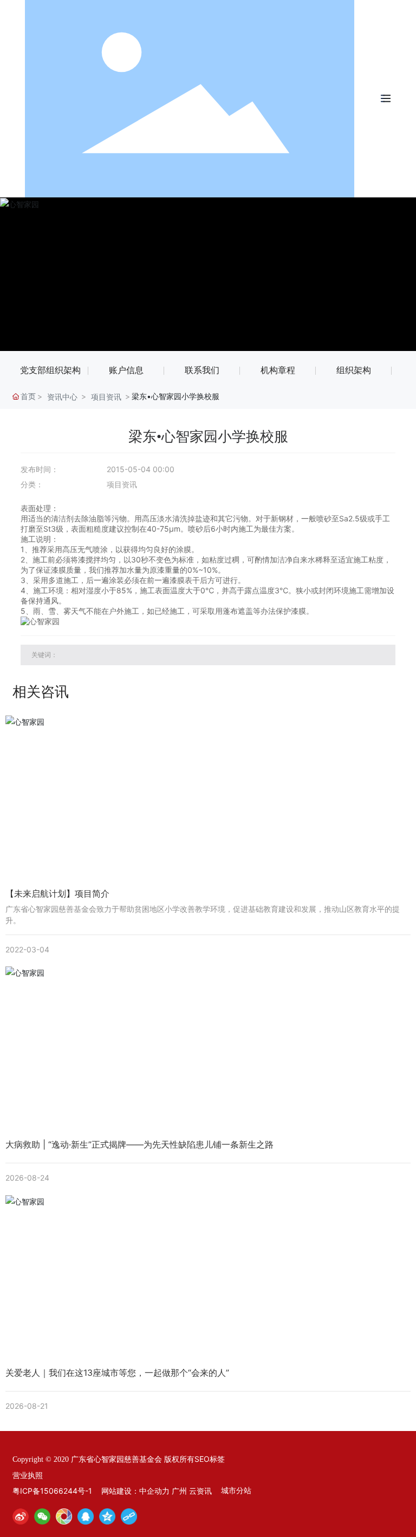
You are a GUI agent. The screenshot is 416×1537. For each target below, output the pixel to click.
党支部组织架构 (50, 370)
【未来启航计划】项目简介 (57, 893)
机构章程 (278, 370)
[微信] (42, 1516)
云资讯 (200, 1490)
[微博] (20, 1516)
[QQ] (85, 1516)
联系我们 (202, 370)
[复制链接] (129, 1516)
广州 (179, 1490)
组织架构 (353, 370)
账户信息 (126, 370)
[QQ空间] (107, 1516)
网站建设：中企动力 (135, 1490)
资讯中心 (62, 396)
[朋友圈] (64, 1516)
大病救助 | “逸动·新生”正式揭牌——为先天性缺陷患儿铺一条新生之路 (139, 1144)
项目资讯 (106, 396)
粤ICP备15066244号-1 (52, 1490)
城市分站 (236, 1490)
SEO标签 (209, 1458)
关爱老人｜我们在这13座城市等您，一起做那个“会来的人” (117, 1372)
